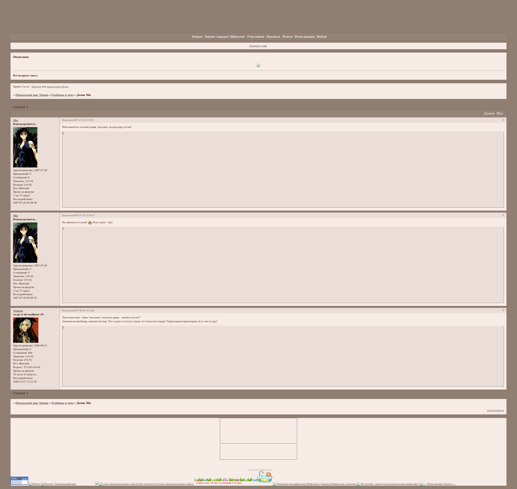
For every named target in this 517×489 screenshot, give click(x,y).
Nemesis (18, 310)
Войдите (36, 86)
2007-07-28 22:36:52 (84, 120)
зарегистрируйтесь (57, 86)
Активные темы (258, 45)
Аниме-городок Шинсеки (225, 36)
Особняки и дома (62, 95)
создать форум (495, 410)
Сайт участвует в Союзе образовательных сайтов (165, 484)
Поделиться (68, 120)
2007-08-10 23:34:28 (84, 310)
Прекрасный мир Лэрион (32, 95)
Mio (15, 120)
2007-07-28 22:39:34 (84, 215)
